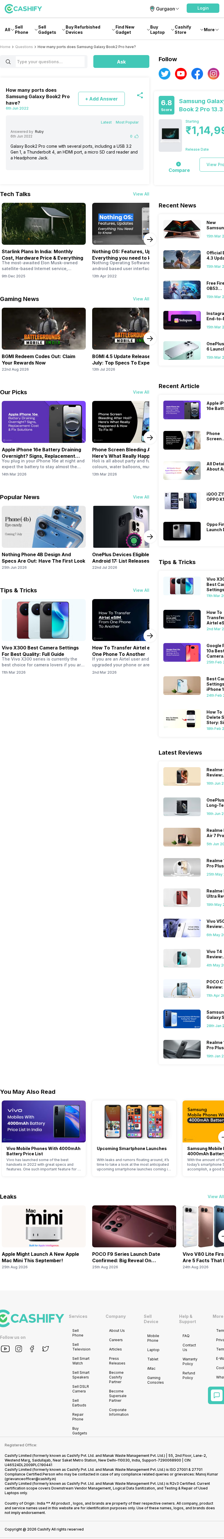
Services (78, 1316)
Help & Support (187, 1319)
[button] (203, 8)
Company (116, 1316)
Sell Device (151, 1319)
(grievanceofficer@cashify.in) (30, 1479)
